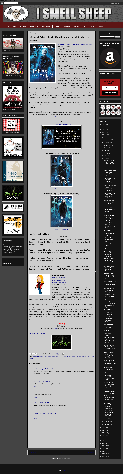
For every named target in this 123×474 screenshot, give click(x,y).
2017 (104, 438)
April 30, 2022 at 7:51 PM (42, 402)
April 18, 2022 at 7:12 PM (44, 381)
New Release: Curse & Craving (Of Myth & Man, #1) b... (109, 377)
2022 (104, 135)
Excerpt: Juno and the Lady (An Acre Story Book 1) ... (109, 347)
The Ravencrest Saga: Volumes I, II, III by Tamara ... (109, 398)
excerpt (50, 356)
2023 (104, 132)
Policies (101, 26)
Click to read (7, 263)
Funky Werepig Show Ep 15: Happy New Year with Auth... (109, 355)
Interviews (23, 26)
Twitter (62, 277)
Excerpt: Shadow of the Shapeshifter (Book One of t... (109, 391)
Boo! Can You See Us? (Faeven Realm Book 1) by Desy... (109, 340)
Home (7, 26)
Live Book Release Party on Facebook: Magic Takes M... (109, 218)
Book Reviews (34, 26)
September (107, 145)
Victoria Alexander (39, 392)
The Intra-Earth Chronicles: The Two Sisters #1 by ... (109, 276)
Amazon (66, 117)
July (105, 150)
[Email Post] (63, 354)
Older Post (91, 452)
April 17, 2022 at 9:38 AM (48, 369)
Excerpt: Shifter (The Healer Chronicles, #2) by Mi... (108, 319)
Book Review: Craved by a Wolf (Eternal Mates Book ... (109, 233)
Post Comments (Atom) (65, 458)
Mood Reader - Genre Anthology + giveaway (109, 326)
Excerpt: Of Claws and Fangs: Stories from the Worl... (109, 225)
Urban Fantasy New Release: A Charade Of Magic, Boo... (109, 188)
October (106, 142)
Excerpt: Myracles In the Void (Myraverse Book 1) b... (109, 261)
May (105, 155)
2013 (104, 448)
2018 (104, 435)
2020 (104, 430)
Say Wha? (77, 26)
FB (59, 277)
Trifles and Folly (86, 356)
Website (54, 277)
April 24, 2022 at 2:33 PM (51, 392)
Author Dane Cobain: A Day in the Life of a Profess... (109, 253)
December (107, 137)
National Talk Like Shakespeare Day (108, 239)
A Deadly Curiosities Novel (40, 356)
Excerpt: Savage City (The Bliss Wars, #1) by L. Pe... (108, 385)
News (14, 26)
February (107, 421)
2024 (104, 129)
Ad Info (92, 26)
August (106, 147)
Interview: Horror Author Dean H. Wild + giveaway (109, 290)
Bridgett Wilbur (38, 413)
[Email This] (30, 354)
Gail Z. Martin (62, 356)
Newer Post (32, 452)
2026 (104, 124)
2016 (104, 440)
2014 (104, 446)
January (106, 424)
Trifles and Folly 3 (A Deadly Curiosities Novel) (75, 44)
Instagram (55, 280)
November (107, 140)
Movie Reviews (46, 26)
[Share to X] (33, 354)
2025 (104, 127)
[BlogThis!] (32, 354)
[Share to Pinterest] (37, 354)
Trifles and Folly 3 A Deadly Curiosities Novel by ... (109, 283)
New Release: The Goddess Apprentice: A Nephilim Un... (109, 180)
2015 (104, 443)
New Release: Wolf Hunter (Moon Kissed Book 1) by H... (109, 195)
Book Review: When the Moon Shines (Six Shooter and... (109, 312)
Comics (57, 26)
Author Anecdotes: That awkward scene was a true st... (109, 370)
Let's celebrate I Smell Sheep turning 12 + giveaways (108, 413)
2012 (104, 451)
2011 (104, 454)
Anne (35, 381)
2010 (104, 456)
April (105, 158)
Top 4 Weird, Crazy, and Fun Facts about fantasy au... (109, 297)
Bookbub (62, 280)
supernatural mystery (75, 356)
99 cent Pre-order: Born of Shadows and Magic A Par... (109, 268)
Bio (85, 26)
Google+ (23, 1)
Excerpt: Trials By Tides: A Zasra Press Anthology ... (109, 163)
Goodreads (58, 117)
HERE (54, 328)
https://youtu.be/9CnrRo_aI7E (61, 124)
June (105, 153)
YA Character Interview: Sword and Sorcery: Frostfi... (109, 332)
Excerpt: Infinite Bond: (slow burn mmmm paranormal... (109, 210)
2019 (104, 433)
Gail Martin (55, 356)
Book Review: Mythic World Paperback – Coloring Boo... (108, 406)
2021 (104, 427)
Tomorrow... (107, 168)
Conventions (66, 26)
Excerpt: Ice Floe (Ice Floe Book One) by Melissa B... (109, 203)
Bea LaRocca (37, 369)
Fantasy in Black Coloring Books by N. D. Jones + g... (109, 246)
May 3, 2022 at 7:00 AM (49, 413)
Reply (35, 376)
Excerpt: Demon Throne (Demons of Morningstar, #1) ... (109, 304)
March (106, 419)
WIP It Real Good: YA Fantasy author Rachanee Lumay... (109, 362)
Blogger (66, 470)
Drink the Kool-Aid (110, 93)
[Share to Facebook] (35, 354)
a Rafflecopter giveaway (37, 333)
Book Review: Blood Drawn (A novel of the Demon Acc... (109, 173)
